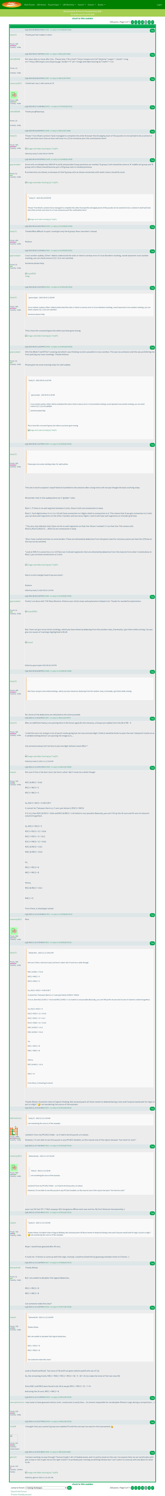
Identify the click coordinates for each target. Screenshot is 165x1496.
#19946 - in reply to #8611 (53, 1452)
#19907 (67, 718)
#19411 (69, 106)
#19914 (68, 1145)
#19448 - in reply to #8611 (53, 131)
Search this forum (19, 1491)
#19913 (68, 1108)
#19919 (68, 1397)
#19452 (69, 287)
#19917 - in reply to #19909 (54, 1262)
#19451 (69, 250)
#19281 (68, 30)
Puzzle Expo (53, 4)
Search (81, 4)
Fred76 (13, 1426)
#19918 (68, 1307)
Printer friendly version (21, 1494)
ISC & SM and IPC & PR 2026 (82, 14)
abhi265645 (15, 59)
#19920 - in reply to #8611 (54, 1421)
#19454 (68, 444)
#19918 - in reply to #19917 (54, 1307)
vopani (13, 772)
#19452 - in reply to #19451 (55, 287)
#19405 (67, 54)
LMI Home (42, 4)
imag (27, 276)
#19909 (68, 767)
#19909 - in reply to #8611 (54, 767)
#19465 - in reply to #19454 (54, 596)
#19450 (69, 226)
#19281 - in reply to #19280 (54, 30)
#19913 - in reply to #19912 (54, 1108)
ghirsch (13, 1457)
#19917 (68, 1262)
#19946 (67, 1452)
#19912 (68, 942)
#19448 (67, 131)
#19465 (68, 596)
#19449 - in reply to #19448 (55, 159)
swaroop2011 (16, 83)
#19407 (67, 78)
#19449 (69, 159)
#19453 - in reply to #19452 (55, 347)
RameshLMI (15, 1267)
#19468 (68, 671)
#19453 (69, 347)
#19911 (69, 914)
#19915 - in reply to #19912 (54, 1212)
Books (101, 4)
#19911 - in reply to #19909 (55, 914)
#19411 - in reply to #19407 (55, 106)
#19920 (68, 1421)
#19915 (68, 1212)
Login (159, 4)
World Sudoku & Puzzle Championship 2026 (82, 11)
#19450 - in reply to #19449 (55, 226)
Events (91, 4)
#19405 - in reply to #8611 (53, 54)
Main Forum (30, 4)
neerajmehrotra (17, 1402)
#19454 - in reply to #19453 (54, 444)
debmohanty (15, 1118)
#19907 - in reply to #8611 (53, 718)
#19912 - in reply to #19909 (54, 942)
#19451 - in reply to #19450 (55, 250)
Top (152, 30)
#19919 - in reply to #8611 (54, 1397)
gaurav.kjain (15, 164)
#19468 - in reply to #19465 (54, 671)
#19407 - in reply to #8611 (53, 78)
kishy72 (13, 34)
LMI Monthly (68, 4)
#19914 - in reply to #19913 (54, 1145)
